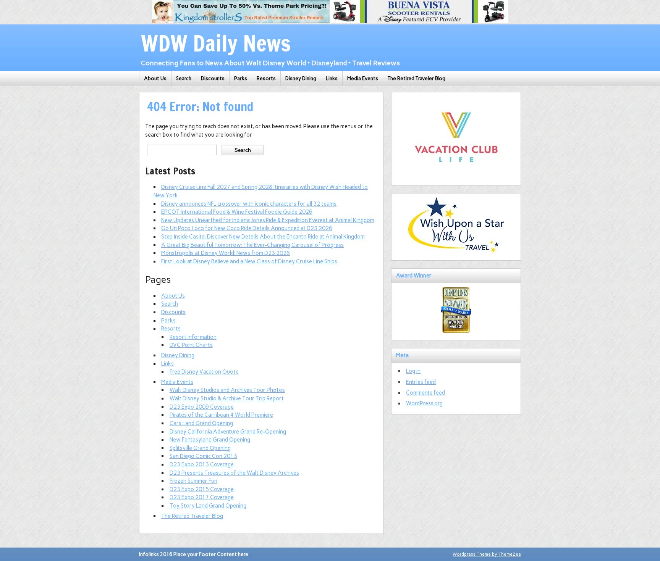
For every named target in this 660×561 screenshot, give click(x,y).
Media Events (362, 78)
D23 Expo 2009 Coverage (202, 406)
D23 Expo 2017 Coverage (202, 497)
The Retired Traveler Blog (416, 78)
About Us (155, 78)
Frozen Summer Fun (193, 480)
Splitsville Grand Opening (200, 448)
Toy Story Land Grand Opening (208, 505)
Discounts (213, 78)
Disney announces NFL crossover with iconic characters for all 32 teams (248, 203)
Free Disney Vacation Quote (204, 371)
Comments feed (425, 392)
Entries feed (421, 382)
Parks (240, 78)
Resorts (266, 78)
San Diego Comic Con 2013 (203, 456)
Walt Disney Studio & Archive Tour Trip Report (227, 398)
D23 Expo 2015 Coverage (202, 489)
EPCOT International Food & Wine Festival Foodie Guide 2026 (236, 211)
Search (183, 78)
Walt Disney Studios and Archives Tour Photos (227, 390)
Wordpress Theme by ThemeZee (487, 554)
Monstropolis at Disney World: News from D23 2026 (225, 253)
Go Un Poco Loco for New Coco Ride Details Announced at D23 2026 (246, 228)
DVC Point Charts (191, 345)
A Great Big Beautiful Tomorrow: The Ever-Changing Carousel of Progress (252, 245)
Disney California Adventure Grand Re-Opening (228, 431)
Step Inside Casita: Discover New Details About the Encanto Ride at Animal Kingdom (263, 236)
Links (332, 78)
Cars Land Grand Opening (201, 423)
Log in (413, 371)
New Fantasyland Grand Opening (210, 439)
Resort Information (193, 337)
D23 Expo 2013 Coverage (202, 464)
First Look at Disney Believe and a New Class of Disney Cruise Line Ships (249, 261)
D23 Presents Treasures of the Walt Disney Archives (234, 472)
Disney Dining (300, 78)
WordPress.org (424, 403)
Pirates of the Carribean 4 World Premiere (221, 414)
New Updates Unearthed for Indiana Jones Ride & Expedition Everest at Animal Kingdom (267, 220)
